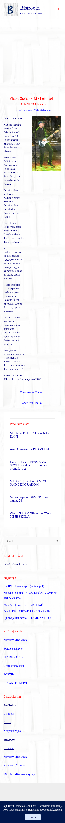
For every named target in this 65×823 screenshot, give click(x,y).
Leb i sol (18, 109)
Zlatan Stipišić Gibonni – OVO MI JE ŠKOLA (30, 514)
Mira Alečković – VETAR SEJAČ (23, 605)
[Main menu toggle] (7, 23)
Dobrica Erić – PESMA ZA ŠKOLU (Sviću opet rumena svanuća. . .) (28, 465)
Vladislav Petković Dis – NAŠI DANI (30, 434)
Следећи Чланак (32, 403)
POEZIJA (9, 674)
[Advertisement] (32, 60)
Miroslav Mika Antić (15, 640)
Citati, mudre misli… (15, 666)
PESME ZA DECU (15, 657)
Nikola (7, 722)
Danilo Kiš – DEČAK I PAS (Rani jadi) (27, 611)
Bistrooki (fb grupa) (15, 765)
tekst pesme (28, 109)
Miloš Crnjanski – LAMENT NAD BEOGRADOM (29, 482)
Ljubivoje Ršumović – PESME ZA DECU (28, 618)
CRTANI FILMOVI (15, 683)
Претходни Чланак (32, 392)
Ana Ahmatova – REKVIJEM (29, 449)
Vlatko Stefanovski (42, 109)
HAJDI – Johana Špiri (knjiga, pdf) (24, 586)
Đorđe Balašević (13, 648)
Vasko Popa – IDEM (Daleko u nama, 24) (30, 498)
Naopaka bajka (12, 731)
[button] (59, 9)
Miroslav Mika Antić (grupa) (20, 774)
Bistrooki (30, 7)
